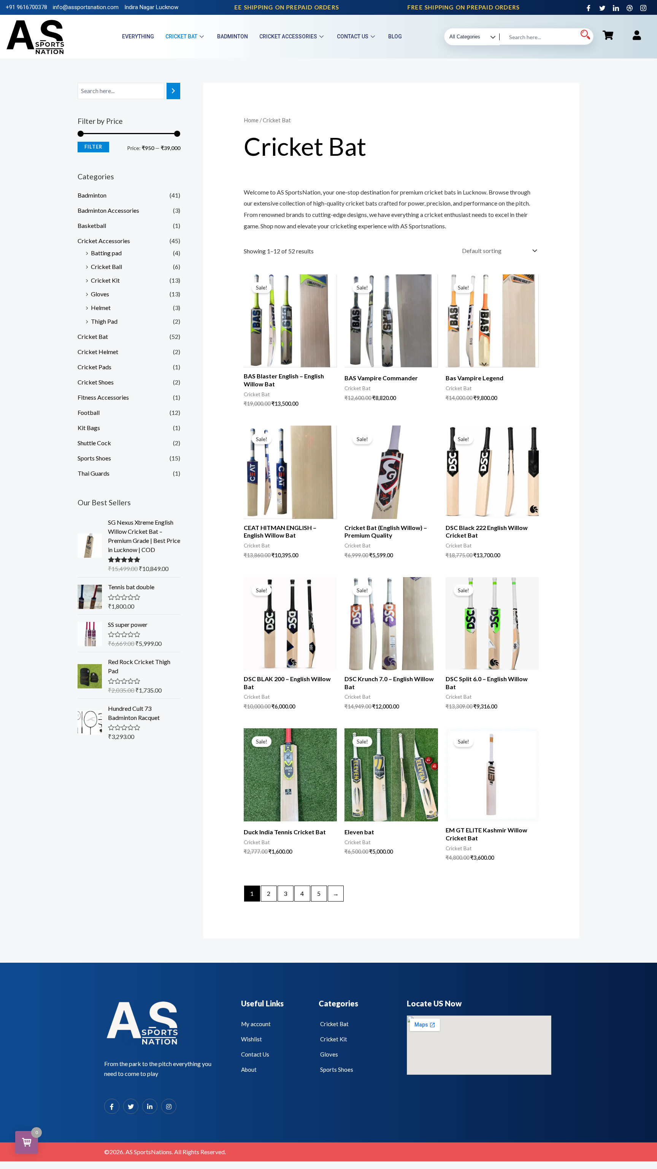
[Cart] (608, 35)
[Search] (173, 91)
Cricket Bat (181, 36)
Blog (395, 36)
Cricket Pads (94, 366)
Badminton (232, 36)
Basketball (92, 225)
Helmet (101, 307)
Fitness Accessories (103, 397)
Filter (93, 147)
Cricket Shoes (96, 382)
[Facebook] (588, 7)
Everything (138, 36)
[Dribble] (629, 7)
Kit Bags (89, 427)
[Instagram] (643, 7)
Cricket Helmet (98, 351)
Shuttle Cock (94, 442)
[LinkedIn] (616, 7)
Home (251, 120)
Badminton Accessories (108, 210)
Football (89, 412)
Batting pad (106, 252)
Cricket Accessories (288, 36)
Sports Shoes (94, 458)
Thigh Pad (104, 321)
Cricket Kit (105, 280)
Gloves (100, 293)
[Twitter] (602, 7)
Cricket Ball (106, 266)
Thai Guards (94, 473)
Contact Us (352, 36)
